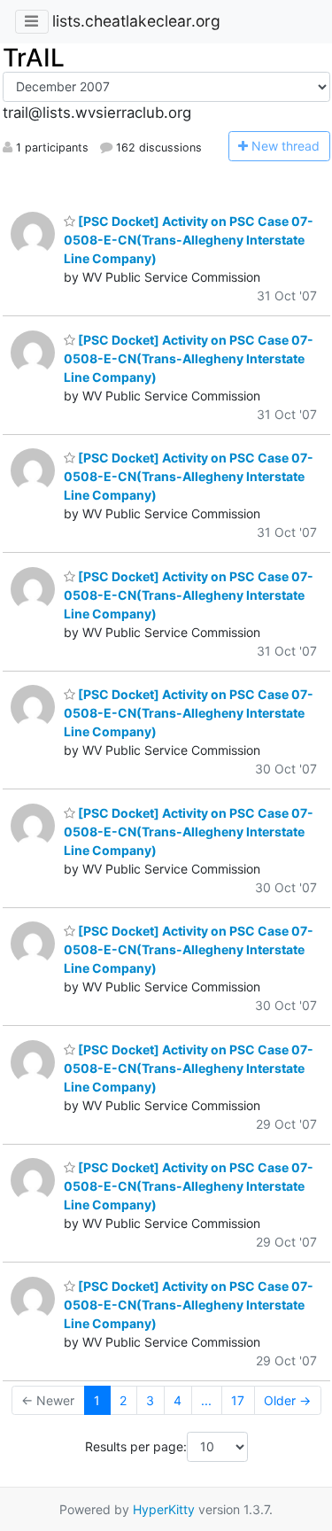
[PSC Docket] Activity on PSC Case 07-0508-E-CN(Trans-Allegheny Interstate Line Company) (188, 240)
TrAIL (34, 58)
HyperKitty (164, 1509)
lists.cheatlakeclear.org (136, 21)
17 (237, 1400)
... (206, 1400)
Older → (287, 1400)
